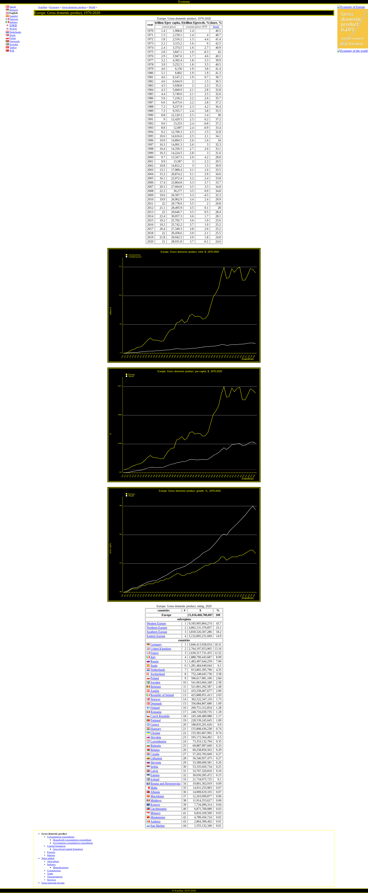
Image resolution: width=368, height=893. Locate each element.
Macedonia (157, 796)
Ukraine (155, 733)
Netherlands (157, 669)
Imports (51, 855)
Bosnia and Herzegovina (165, 783)
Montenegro (157, 817)
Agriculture (53, 861)
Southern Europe (157, 631)
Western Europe (156, 623)
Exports (51, 852)
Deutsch (13, 9)
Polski (12, 38)
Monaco (155, 813)
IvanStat (42, 7)
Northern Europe (157, 627)
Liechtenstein (158, 808)
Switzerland (157, 674)
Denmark (156, 703)
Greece (154, 724)
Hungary (155, 728)
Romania (155, 712)
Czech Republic (160, 716)
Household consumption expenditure (72, 839)
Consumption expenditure (60, 836)
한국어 (13, 28)
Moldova (155, 800)
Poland (154, 678)
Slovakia (155, 737)
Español (13, 16)
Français (13, 19)
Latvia (154, 771)
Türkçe (13, 47)
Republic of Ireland (162, 695)
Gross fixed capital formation (68, 849)
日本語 (13, 25)
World (92, 7)
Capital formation (56, 846)
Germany (156, 644)
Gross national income (53, 882)
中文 (11, 50)
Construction (54, 870)
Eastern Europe (156, 636)
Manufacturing (60, 867)
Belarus (155, 749)
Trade (50, 873)
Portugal (155, 720)
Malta (153, 787)
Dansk (12, 6)
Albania (155, 792)
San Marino (157, 825)
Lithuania (156, 758)
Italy (153, 657)
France (154, 653)
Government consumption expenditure (73, 842)
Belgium (155, 686)
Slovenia (155, 762)
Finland (155, 707)
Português (14, 41)
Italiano (13, 22)
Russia (154, 661)
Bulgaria (155, 745)
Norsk (12, 35)
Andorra (155, 821)
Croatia (154, 754)
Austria (154, 690)
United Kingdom (160, 648)
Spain (153, 665)
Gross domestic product (74, 7)
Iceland (154, 779)
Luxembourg (158, 741)
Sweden (155, 682)
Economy (54, 7)
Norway (155, 699)
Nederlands (15, 32)
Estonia (154, 775)
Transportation (54, 876)
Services (51, 879)
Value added (47, 858)
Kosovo (155, 804)
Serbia (154, 766)
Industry (51, 864)
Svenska (13, 44)
